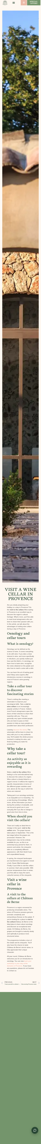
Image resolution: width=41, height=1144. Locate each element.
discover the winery (20, 730)
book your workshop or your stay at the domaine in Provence (19, 963)
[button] (14, 3)
